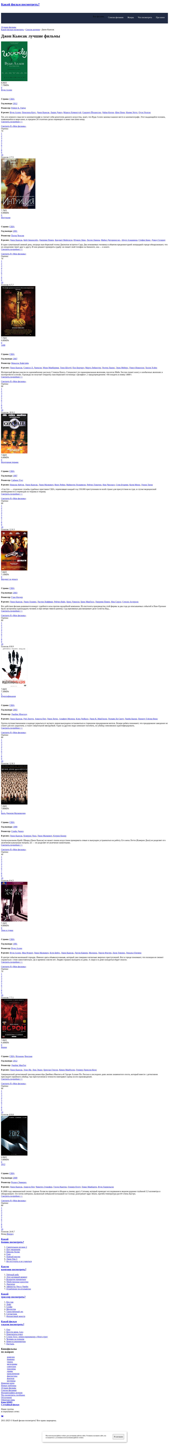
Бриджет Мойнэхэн (63, 240)
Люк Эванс (37, 1070)
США (12, 99)
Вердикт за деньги (9, 579)
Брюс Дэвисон (73, 602)
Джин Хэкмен (30, 602)
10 (2, 155)
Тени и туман (7, 930)
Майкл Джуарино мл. (110, 240)
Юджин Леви (80, 240)
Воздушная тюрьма (9, 462)
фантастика (12, 1376)
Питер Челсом (17, 235)
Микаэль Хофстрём (20, 363)
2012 (15, 103)
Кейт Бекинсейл (31, 240)
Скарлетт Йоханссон (91, 112)
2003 (15, 593)
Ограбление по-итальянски (18, 1289)
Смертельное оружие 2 (16, 1247)
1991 (15, 944)
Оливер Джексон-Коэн (86, 1070)
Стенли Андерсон (130, 602)
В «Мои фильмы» (18, 126)
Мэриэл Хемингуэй (72, 112)
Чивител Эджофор (44, 1187)
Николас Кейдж (17, 485)
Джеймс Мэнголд (19, 714)
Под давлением (13, 1249)
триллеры (11, 1369)
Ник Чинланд (109, 485)
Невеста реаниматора (16, 1341)
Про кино (160, 17)
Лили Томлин (118, 953)
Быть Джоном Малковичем (13, 813)
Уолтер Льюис (108, 368)
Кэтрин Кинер (59, 836)
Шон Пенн (120, 112)
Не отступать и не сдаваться (19, 1261)
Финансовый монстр (15, 1316)
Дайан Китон (108, 112)
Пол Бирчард (78, 368)
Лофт (8, 1304)
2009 (15, 1178)
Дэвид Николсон (136, 368)
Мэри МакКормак (51, 368)
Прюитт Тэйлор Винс (148, 719)
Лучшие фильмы (8, 27)
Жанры (130, 17)
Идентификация (8, 696)
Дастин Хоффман (45, 602)
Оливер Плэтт (74, 1187)
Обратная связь (8, 1400)
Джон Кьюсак (43, 112)
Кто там (9, 1302)
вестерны (11, 1381)
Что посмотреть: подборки (13, 1395)
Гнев (8, 1254)
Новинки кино (7, 1383)
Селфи (9, 1307)
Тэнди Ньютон (60, 1187)
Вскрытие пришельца (16, 1279)
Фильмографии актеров (11, 1393)
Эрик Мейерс (122, 368)
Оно (8, 1329)
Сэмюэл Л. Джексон (33, 368)
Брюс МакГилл (87, 602)
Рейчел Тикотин (94, 485)
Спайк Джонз (17, 831)
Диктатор (10, 1284)
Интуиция (5, 217)
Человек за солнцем (15, 1339)
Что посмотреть (145, 17)
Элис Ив (27, 1070)
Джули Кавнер (81, 953)
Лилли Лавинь (93, 240)
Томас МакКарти (89, 1187)
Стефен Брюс (145, 240)
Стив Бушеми (122, 485)
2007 (15, 359)
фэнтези (10, 1378)
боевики (11, 1359)
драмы (10, 1371)
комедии (11, 1357)
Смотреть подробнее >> (12, 122)
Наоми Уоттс (132, 112)
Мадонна (93, 953)
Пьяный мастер (13, 1256)
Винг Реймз (60, 485)
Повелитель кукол (14, 1334)
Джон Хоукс (52, 719)
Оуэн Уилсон (145, 112)
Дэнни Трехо (147, 485)
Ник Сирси (116, 602)
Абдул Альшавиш (129, 240)
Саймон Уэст (17, 480)
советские (11, 1366)
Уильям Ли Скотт (116, 719)
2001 (15, 231)
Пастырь (10, 1344)
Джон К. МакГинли (98, 719)
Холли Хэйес (151, 368)
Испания (20, 1056)
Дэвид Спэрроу (158, 240)
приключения (13, 1374)
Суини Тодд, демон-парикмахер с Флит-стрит (27, 1337)
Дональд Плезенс (134, 953)
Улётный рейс (12, 1274)
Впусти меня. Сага (14, 1332)
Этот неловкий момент (16, 1277)
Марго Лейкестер (93, 368)
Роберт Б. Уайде (18, 108)
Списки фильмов (115, 17)
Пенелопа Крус (29, 112)
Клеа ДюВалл (82, 719)
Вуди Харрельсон (106, 1187)
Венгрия (28, 1056)
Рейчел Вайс (59, 602)
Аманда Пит (40, 719)
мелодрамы (12, 1364)
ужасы (10, 1362)
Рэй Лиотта (29, 719)
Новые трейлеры (8, 1385)
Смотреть (5, 126)
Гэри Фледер (17, 597)
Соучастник (11, 1314)
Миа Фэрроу (27, 953)
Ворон (4, 1047)
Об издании (6, 1397)
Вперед (10, 1234)
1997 (15, 476)
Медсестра (11, 1309)
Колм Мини (134, 485)
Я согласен (118, 1437)
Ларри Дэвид (56, 112)
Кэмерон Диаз (30, 836)
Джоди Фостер (104, 953)
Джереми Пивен (46, 240)
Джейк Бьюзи (131, 719)
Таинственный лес (14, 1311)
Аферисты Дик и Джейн (17, 1286)
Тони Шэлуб (65, 368)
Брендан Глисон (51, 1070)
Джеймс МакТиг (18, 1065)
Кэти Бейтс (55, 953)
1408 (3, 345)
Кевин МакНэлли (67, 1070)
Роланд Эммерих (19, 1182)
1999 (15, 827)
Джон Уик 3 (11, 1259)
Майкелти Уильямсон (76, 485)
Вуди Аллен (6, 90)
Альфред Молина (67, 719)
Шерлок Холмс (13, 1252)
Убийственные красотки (17, 1282)
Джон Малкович (46, 485)
